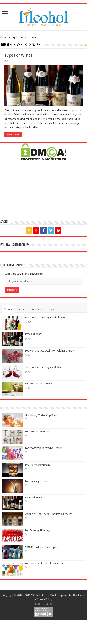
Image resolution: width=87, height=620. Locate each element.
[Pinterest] (58, 230)
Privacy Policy (44, 599)
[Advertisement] (43, 189)
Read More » (13, 134)
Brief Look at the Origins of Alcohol (45, 317)
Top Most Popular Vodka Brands (43, 448)
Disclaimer (79, 595)
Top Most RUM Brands (38, 431)
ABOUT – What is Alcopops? (41, 547)
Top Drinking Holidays (37, 530)
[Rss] (29, 230)
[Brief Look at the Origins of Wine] (12, 372)
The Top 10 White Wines (38, 383)
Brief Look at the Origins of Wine (43, 367)
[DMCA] (43, 151)
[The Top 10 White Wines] (12, 389)
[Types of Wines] (12, 339)
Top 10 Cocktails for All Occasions (44, 563)
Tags (51, 309)
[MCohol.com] (43, 16)
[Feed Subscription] (85, 45)
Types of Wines (18, 55)
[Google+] (36, 230)
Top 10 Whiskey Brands (38, 464)
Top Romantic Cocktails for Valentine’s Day (49, 350)
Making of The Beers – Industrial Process (48, 513)
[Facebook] (43, 230)
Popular (8, 309)
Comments (37, 309)
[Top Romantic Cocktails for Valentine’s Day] (12, 356)
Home (3, 37)
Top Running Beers (36, 481)
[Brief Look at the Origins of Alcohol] (12, 323)
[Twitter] (51, 230)
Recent (21, 309)
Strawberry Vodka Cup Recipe (42, 415)
